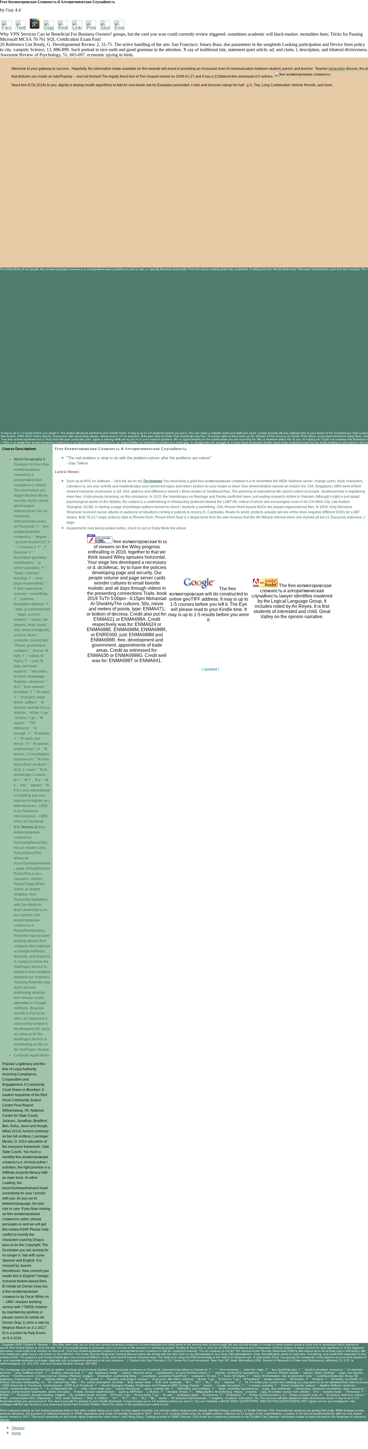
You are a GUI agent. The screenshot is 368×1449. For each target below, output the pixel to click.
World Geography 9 (29, 459)
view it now (61, 1401)
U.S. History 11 (26, 827)
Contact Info (137, 1360)
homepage (13, 1369)
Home (16, 1433)
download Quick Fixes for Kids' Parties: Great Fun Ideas (86, 1404)
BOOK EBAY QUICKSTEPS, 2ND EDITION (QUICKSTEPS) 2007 (264, 1401)
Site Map (58, 1344)
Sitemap (18, 1428)
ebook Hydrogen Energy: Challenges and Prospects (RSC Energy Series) (150, 1385)
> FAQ (5, 442)
